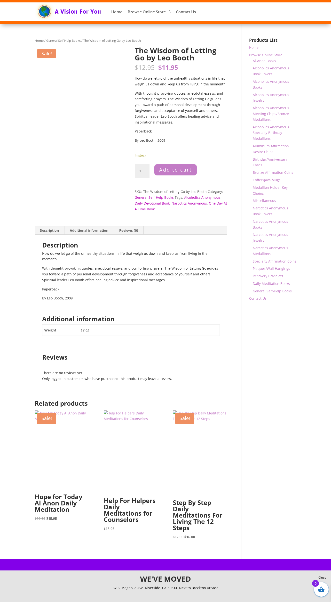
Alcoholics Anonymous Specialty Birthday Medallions (271, 133)
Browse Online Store (147, 12)
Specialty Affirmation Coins (274, 261)
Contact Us (186, 12)
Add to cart (175, 169)
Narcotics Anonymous (189, 203)
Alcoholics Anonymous (202, 197)
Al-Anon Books (264, 60)
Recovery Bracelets (268, 276)
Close (322, 577)
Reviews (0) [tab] (128, 230)
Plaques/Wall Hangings (271, 268)
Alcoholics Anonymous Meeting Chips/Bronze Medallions (271, 114)
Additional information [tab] (89, 230)
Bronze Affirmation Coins (273, 172)
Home (116, 12)
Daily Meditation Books (271, 283)
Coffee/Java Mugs (267, 180)
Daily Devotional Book (152, 203)
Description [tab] (49, 230)
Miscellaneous (264, 200)
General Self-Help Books (63, 40)
